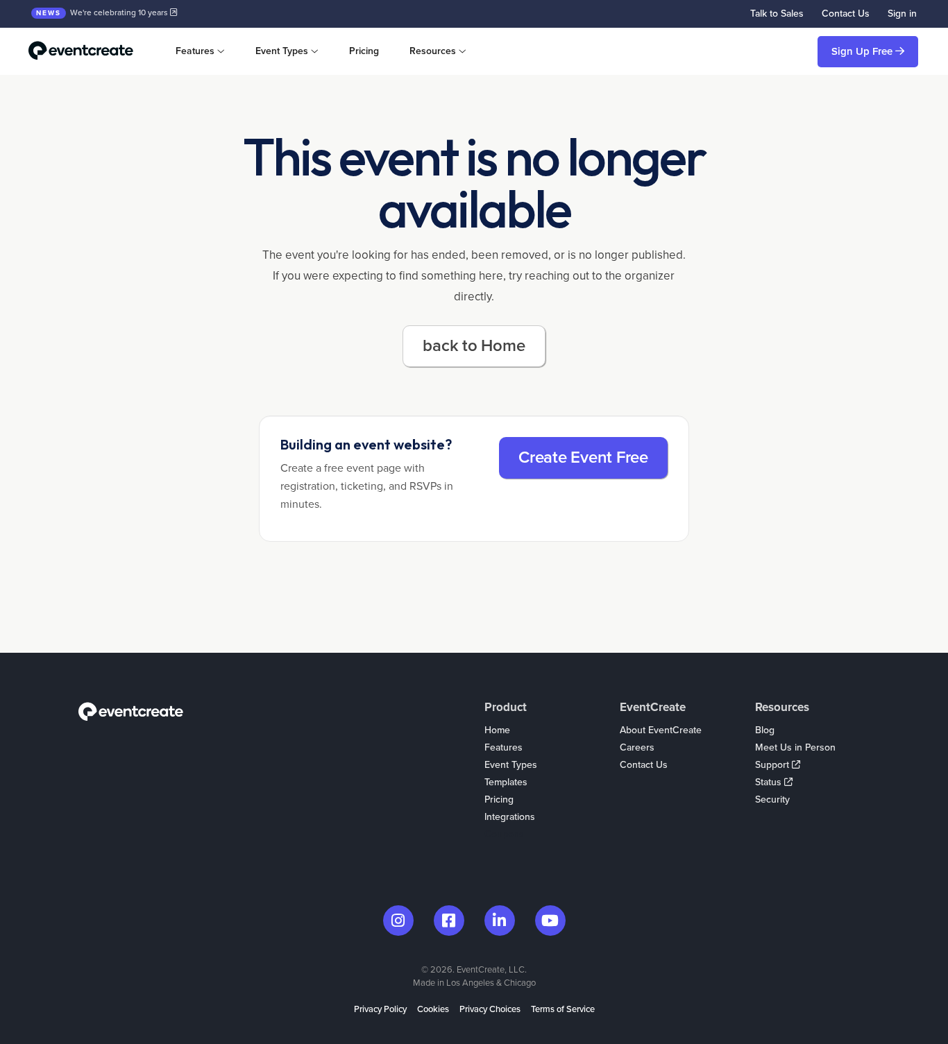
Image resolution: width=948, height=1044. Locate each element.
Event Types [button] (281, 51)
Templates (505, 782)
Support (773, 765)
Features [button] (195, 51)
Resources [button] (432, 51)
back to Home (474, 346)
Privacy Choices (489, 1009)
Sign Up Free (863, 51)
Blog (765, 730)
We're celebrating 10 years (103, 12)
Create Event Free (583, 457)
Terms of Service (563, 1009)
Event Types (510, 765)
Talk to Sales (777, 13)
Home (497, 730)
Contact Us (846, 13)
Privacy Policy (380, 1009)
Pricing (364, 51)
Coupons (504, 834)
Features (503, 747)
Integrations (509, 817)
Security (772, 799)
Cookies (433, 1009)
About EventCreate (661, 730)
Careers (637, 747)
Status (769, 782)
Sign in (902, 13)
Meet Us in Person (795, 747)
